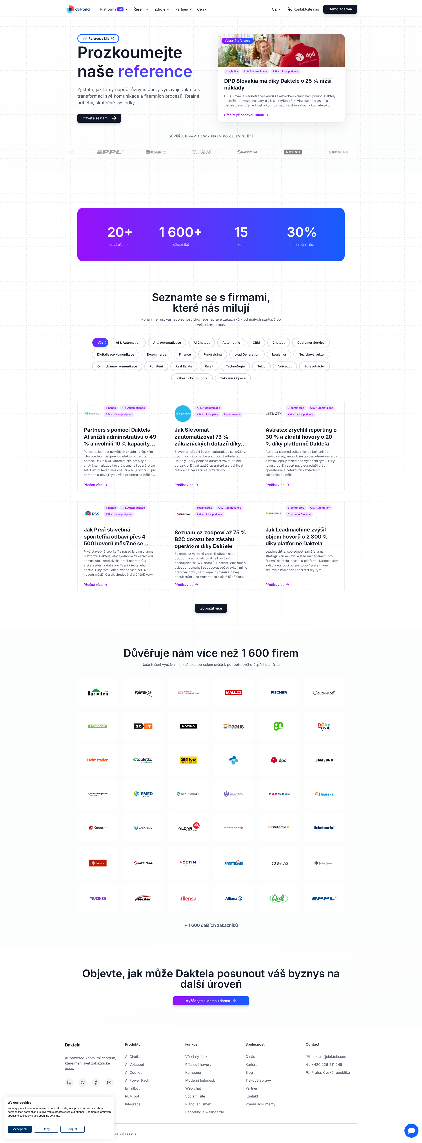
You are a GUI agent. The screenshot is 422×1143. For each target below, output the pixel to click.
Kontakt (252, 1096)
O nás (250, 1056)
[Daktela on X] (84, 1082)
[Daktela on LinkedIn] (70, 1082)
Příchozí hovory (198, 1064)
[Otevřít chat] (411, 1131)
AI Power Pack (137, 1080)
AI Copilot (133, 1072)
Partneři (252, 1088)
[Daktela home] (78, 9)
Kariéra (251, 1064)
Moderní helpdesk (200, 1080)
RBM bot (132, 1096)
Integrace (132, 1104)
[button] (113, 9)
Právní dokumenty (260, 1104)
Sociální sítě (195, 1096)
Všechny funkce (198, 1056)
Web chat (193, 1088)
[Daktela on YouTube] (110, 1082)
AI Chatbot (134, 1056)
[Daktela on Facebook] (97, 1082)
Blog (249, 1072)
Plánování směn (198, 1104)
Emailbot (132, 1088)
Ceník (202, 9)
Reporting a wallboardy (204, 1112)
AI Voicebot (134, 1064)
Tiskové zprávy (258, 1080)
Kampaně (193, 1072)
